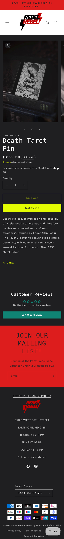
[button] (7, 22)
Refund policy (54, 525)
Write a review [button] (32, 315)
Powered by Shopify (34, 525)
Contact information (34, 536)
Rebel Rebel (17, 525)
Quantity (7, 178)
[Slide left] (24, 129)
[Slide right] (40, 129)
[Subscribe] (53, 376)
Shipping (7, 162)
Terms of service (33, 531)
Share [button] (10, 262)
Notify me (32, 208)
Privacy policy (14, 531)
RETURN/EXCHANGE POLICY (32, 396)
